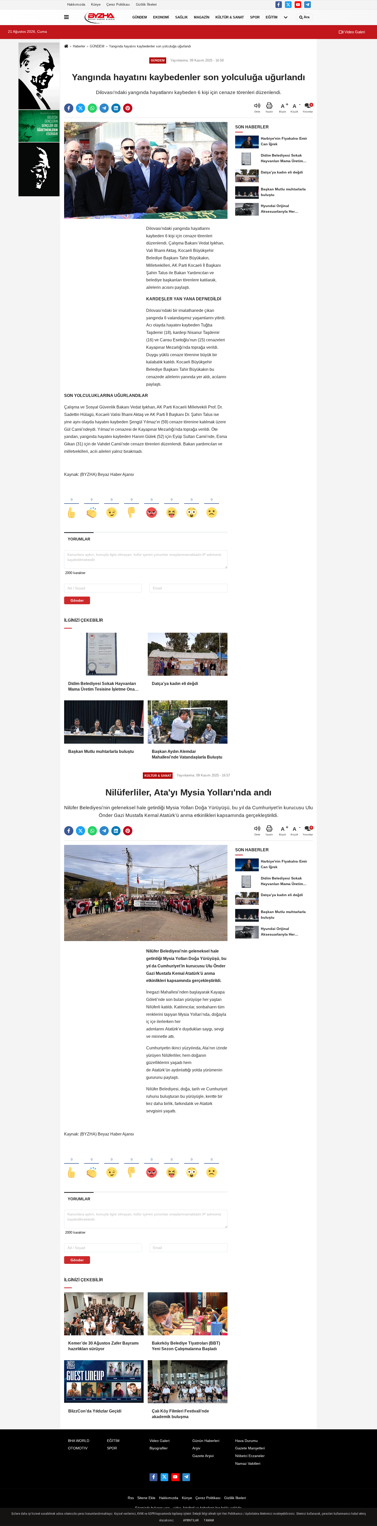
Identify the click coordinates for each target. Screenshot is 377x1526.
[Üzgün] (211, 504)
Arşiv (196, 1448)
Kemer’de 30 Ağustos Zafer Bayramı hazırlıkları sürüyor (103, 1346)
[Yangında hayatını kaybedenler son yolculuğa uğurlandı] (145, 170)
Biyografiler (159, 1448)
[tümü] (286, 17)
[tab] (79, 539)
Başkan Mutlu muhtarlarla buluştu (101, 751)
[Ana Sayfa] (66, 46)
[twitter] (80, 108)
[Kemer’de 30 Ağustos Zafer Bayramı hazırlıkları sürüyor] (104, 1313)
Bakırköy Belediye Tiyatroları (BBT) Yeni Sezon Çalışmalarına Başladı (186, 1346)
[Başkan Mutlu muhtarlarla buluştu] (104, 721)
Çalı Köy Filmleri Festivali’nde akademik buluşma (180, 1414)
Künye (96, 4)
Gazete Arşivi (203, 1456)
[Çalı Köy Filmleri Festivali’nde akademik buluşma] (187, 1381)
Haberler (79, 46)
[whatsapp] (92, 108)
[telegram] (104, 108)
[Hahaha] (171, 504)
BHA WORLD (78, 1441)
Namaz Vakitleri (247, 1464)
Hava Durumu (246, 1441)
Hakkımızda (76, 4)
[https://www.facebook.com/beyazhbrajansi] (278, 4)
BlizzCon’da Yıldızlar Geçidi (94, 1411)
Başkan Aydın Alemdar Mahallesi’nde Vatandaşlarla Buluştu (187, 754)
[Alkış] (91, 504)
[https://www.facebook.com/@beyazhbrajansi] (298, 4)
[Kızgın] (151, 504)
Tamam (209, 1520)
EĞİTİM (271, 17)
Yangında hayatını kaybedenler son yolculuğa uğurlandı (150, 46)
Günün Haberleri (205, 1441)
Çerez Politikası (118, 4)
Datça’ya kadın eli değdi (175, 683)
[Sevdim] (111, 504)
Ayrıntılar (191, 1520)
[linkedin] (116, 108)
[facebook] (68, 108)
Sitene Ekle (146, 1498)
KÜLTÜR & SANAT (229, 17)
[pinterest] (127, 108)
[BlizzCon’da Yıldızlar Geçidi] (104, 1381)
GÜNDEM (139, 17)
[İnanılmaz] (191, 504)
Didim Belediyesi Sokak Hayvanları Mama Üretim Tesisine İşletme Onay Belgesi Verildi (102, 686)
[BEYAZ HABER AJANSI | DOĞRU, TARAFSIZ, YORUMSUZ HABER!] (99, 17)
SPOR (255, 17)
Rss (131, 1498)
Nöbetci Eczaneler (250, 1456)
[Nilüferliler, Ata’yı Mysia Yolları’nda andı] (145, 893)
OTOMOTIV (77, 1448)
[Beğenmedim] (131, 504)
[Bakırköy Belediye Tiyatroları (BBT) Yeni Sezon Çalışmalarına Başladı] (187, 1313)
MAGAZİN (201, 17)
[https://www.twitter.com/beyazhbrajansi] (288, 4)
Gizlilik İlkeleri (146, 4)
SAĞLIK (181, 17)
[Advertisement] (102, 302)
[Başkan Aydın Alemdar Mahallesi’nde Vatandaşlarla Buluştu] (187, 721)
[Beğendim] (71, 504)
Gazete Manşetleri (250, 1448)
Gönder (77, 600)
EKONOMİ (161, 17)
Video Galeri (354, 32)
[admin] (307, 4)
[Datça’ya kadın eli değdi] (187, 654)
